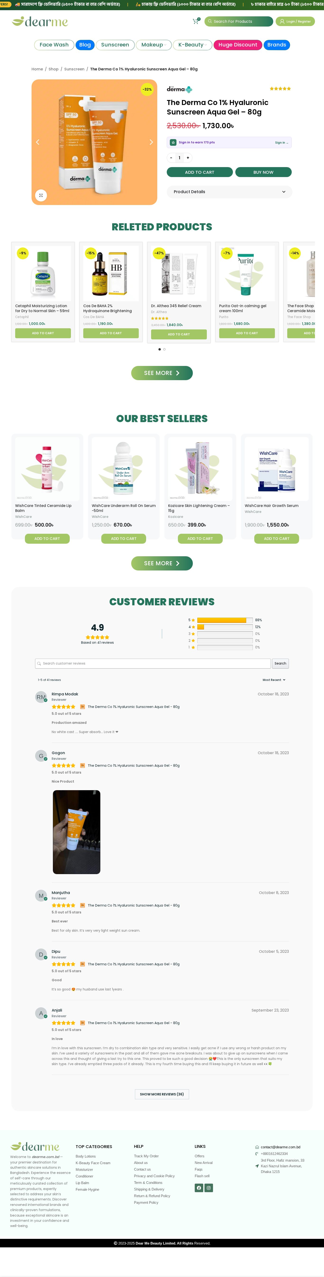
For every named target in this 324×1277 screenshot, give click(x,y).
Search (280, 663)
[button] (43, 333)
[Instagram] (208, 1188)
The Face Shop (299, 317)
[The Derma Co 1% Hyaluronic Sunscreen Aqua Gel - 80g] (83, 706)
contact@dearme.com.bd (280, 1147)
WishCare (23, 517)
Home (37, 69)
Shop (54, 69)
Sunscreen (74, 69)
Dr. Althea (159, 312)
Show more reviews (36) (162, 1094)
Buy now (263, 172)
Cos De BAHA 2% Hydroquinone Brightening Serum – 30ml (107, 310)
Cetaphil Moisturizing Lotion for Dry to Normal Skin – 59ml (42, 308)
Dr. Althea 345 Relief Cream (176, 305)
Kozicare (175, 517)
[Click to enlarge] (41, 195)
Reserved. (173, 1243)
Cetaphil (22, 317)
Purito (223, 317)
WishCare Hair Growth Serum (272, 505)
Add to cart (199, 172)
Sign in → (282, 143)
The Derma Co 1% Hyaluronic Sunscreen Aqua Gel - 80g (134, 706)
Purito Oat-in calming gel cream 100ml (242, 308)
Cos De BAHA (93, 317)
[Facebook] (199, 1188)
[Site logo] (39, 21)
